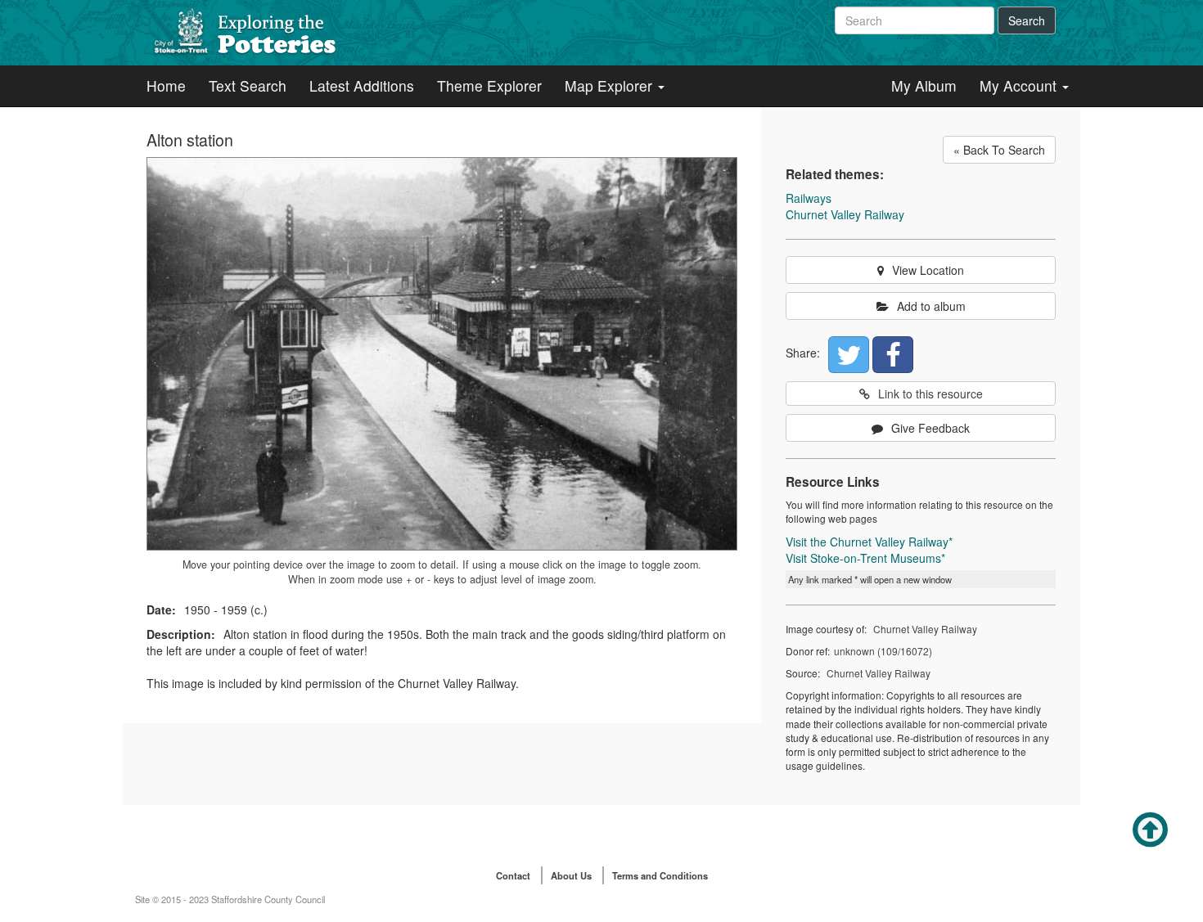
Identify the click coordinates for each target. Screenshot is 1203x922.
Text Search (247, 85)
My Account (1020, 85)
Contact (513, 875)
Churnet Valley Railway (845, 214)
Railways (808, 198)
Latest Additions (361, 85)
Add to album (931, 306)
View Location (928, 270)
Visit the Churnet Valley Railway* (869, 541)
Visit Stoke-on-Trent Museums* (865, 558)
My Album (924, 85)
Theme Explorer (489, 85)
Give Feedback (930, 428)
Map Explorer (610, 85)
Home (166, 85)
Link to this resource (930, 393)
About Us (571, 875)
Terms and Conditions (660, 875)
